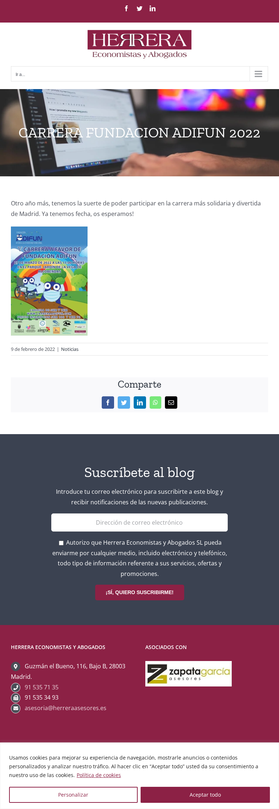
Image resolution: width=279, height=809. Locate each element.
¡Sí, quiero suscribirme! (140, 592)
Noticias (69, 349)
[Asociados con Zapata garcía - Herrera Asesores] (188, 666)
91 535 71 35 (41, 687)
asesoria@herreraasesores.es (65, 708)
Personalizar (73, 794)
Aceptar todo (205, 794)
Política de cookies (99, 775)
